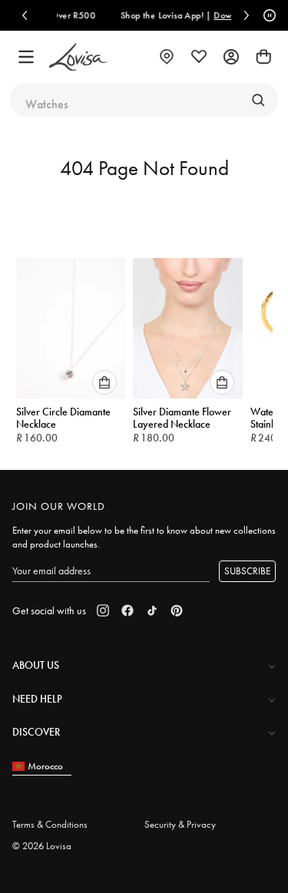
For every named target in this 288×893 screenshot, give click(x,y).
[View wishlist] (199, 56)
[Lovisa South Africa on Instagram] (103, 610)
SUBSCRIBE (247, 570)
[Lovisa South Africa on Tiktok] (152, 610)
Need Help (37, 699)
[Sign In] (231, 56)
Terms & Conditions (50, 824)
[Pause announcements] (267, 15)
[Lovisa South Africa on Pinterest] (176, 610)
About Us (35, 665)
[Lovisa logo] (78, 57)
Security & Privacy (180, 824)
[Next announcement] (246, 15)
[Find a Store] (166, 56)
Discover (36, 732)
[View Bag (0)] (263, 56)
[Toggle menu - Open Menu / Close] (26, 57)
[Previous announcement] (24, 15)
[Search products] (258, 100)
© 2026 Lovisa (41, 845)
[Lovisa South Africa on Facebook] (127, 610)
